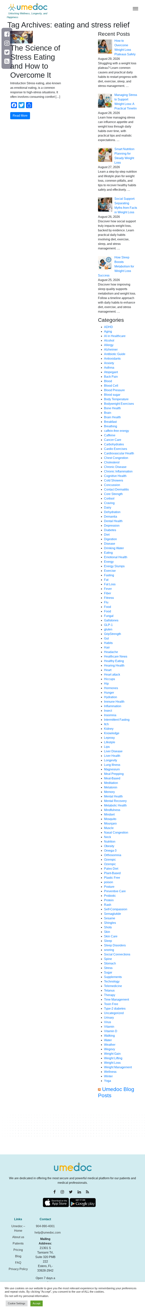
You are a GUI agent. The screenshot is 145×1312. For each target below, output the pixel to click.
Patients (18, 1243)
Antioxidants (112, 358)
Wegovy (109, 1049)
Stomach (110, 963)
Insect (108, 710)
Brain (107, 412)
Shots (108, 927)
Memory (109, 791)
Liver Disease (113, 751)
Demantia (110, 516)
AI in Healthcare (115, 336)
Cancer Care (112, 439)
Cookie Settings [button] (16, 1303)
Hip (106, 683)
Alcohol (109, 340)
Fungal (108, 615)
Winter (108, 1076)
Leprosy (109, 737)
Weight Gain (112, 1053)
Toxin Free (111, 1004)
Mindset (109, 814)
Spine (108, 958)
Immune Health (114, 701)
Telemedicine (113, 986)
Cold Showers (113, 480)
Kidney (108, 728)
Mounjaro (110, 823)
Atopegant (111, 372)
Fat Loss (110, 584)
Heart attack (112, 674)
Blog (18, 1256)
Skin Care (110, 936)
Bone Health (112, 408)
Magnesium (112, 769)
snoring (109, 949)
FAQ (18, 1262)
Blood (108, 381)
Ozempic (110, 859)
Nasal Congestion (116, 832)
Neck (107, 837)
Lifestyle (109, 742)
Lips (107, 746)
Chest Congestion (116, 457)
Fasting (109, 575)
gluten (108, 629)
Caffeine (109, 435)
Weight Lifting (113, 1058)
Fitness (109, 597)
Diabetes (110, 530)
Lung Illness (112, 764)
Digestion (110, 539)
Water (108, 1040)
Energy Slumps (114, 566)
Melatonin (110, 787)
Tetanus (109, 990)
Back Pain (111, 376)
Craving (109, 503)
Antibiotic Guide (114, 354)
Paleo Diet (111, 868)
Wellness (110, 1071)
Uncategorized (114, 1013)
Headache (111, 652)
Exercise (110, 570)
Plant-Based (112, 873)
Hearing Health (114, 665)
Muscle (109, 828)
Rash (107, 904)
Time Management (116, 999)
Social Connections (117, 954)
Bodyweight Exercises (119, 403)
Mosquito (110, 819)
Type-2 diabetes (115, 1008)
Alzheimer (111, 349)
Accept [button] (36, 1303)
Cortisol (109, 498)
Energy (109, 561)
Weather (109, 1044)
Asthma (109, 367)
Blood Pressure (114, 390)
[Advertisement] (118, 1128)
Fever (108, 588)
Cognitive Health (115, 476)
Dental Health (113, 521)
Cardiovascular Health (119, 453)
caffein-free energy (116, 430)
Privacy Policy (18, 1269)
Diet (107, 534)
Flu (106, 602)
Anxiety (109, 363)
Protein (109, 900)
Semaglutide (112, 913)
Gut (106, 638)
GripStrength (112, 634)
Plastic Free (112, 877)
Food (107, 606)
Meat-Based (112, 778)
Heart (107, 670)
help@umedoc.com (48, 1232)
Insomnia (110, 715)
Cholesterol (112, 462)
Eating (108, 552)
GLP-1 (108, 624)
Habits (108, 643)
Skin (107, 931)
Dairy (107, 507)
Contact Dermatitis (116, 489)
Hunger (109, 692)
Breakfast (110, 421)
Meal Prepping (114, 773)
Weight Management (118, 1067)
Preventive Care (115, 891)
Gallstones (111, 620)
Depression (112, 525)
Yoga (107, 1080)
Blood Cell (111, 385)
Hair (107, 647)
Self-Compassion (115, 909)
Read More (20, 115)
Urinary (109, 1017)
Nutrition (109, 841)
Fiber (107, 593)
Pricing (18, 1249)
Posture (109, 886)
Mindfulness (112, 810)
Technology (112, 981)
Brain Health (112, 417)
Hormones (111, 688)
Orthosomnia (112, 855)
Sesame (109, 918)
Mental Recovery (115, 801)
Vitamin (109, 1026)
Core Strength (113, 494)
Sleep (108, 940)
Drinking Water (114, 548)
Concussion (112, 485)
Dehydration (112, 512)
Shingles (110, 922)
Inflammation (112, 706)
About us (18, 1237)
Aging (108, 331)
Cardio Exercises (115, 448)
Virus (107, 1022)
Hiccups (109, 679)
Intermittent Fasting (117, 719)
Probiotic (110, 895)
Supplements (113, 977)
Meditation (111, 782)
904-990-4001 (45, 1226)
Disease (109, 543)
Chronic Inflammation (118, 471)
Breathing (110, 426)
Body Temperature (116, 399)
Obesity (109, 846)
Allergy (108, 345)
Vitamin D (110, 1031)
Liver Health (112, 755)
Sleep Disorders (115, 945)
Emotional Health (115, 557)
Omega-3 (110, 850)
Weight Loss (112, 1062)
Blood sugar (112, 394)
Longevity (110, 760)
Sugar (108, 972)
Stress (108, 968)
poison (108, 882)
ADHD (108, 327)
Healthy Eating (114, 661)
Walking (109, 1035)
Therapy (109, 995)
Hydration (110, 697)
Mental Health (113, 796)
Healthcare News (115, 656)
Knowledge (111, 733)
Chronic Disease (115, 466)
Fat (106, 579)
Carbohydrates (114, 444)
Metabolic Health (115, 805)
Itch (106, 724)
